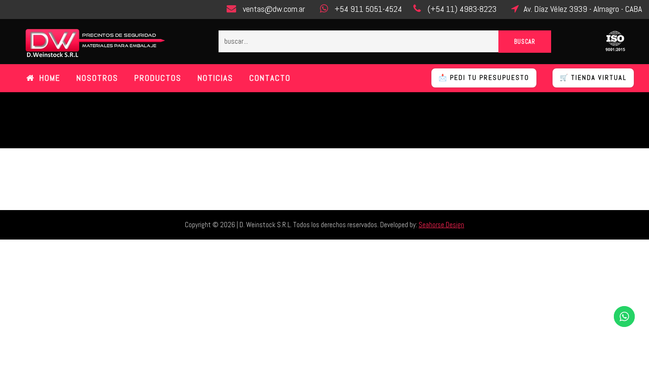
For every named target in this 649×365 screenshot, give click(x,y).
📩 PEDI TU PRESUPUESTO (484, 77)
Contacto (270, 78)
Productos (157, 78)
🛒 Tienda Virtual (593, 77)
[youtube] (66, 9)
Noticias (215, 78)
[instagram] (86, 9)
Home (49, 78)
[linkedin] (47, 9)
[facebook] (27, 9)
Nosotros (97, 78)
